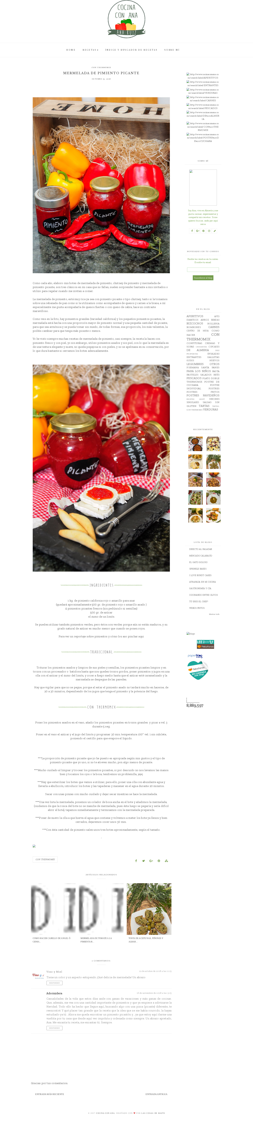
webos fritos (197, 608)
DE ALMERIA (198, 350)
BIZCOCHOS (195, 323)
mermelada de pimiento (96, 283)
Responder (54, 983)
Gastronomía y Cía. (200, 588)
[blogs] (205, 633)
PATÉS (216, 374)
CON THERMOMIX (101, 67)
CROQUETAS (201, 347)
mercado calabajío (200, 556)
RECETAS (90, 50)
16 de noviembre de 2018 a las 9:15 (154, 992)
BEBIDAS (215, 320)
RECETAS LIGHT (196, 399)
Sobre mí (172, 50)
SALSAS (207, 402)
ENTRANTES (194, 357)
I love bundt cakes (200, 575)
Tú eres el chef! (198, 601)
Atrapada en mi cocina (202, 582)
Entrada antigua (156, 1094)
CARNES (213, 327)
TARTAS (204, 406)
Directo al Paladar (200, 549)
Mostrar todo (214, 614)
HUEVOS (214, 360)
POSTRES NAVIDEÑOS (203, 395)
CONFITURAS (194, 343)
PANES (215, 367)
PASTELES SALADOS (199, 374)
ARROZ (205, 319)
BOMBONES (194, 327)
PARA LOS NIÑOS (199, 371)
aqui (141, 636)
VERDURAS (210, 409)
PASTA (215, 371)
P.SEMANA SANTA (198, 367)
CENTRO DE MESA (198, 330)
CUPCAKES (214, 346)
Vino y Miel (54, 971)
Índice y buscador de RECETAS (131, 50)
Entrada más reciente (49, 1094)
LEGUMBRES (195, 364)
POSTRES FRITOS (203, 391)
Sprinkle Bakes (198, 569)
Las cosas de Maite (153, 1113)
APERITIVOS (195, 316)
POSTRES (214, 388)
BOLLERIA (213, 323)
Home (71, 50)
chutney (118, 283)
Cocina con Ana (105, 1113)
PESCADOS (194, 378)
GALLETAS (213, 357)
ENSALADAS (213, 353)
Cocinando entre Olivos (203, 595)
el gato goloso (198, 562)
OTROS (214, 364)
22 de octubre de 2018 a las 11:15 (155, 971)
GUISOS (190, 360)
